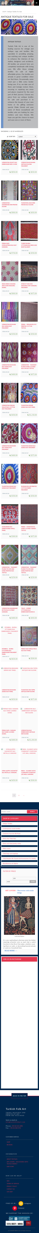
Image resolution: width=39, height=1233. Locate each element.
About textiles (12, 1159)
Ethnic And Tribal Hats (9, 838)
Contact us (11, 1189)
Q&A (8, 1181)
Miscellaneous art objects (10, 863)
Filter (33, 881)
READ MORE (11, 951)
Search (32, 811)
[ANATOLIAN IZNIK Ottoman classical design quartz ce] (19, 1013)
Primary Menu (36, 3)
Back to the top (19, 1096)
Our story (10, 1166)
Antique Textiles (7, 823)
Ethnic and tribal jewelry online (12, 843)
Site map (10, 1192)
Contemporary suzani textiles (11, 828)
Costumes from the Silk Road (11, 833)
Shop (4, 11)
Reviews (9, 1145)
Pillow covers (7, 848)
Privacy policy (12, 1186)
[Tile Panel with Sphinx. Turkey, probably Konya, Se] (19, 993)
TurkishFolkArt (13, 1230)
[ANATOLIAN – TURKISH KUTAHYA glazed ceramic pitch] (19, 973)
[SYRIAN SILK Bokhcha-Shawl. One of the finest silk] (19, 1054)
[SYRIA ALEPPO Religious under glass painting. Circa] (19, 1033)
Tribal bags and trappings (10, 853)
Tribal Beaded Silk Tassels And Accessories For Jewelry (19, 858)
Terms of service (13, 1183)
